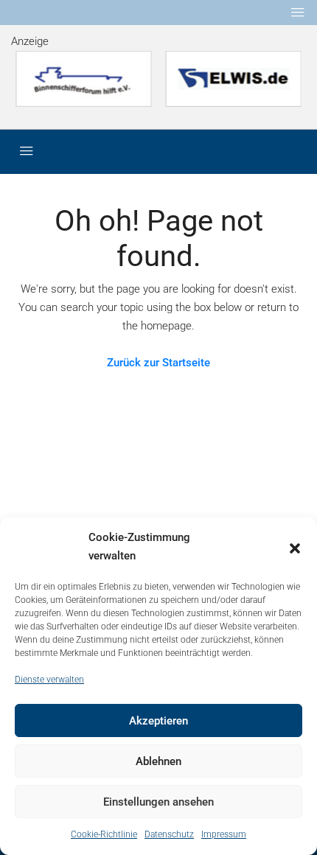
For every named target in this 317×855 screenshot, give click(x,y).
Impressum (223, 834)
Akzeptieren (158, 720)
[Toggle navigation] (298, 12)
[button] (295, 547)
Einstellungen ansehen (158, 802)
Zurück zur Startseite (158, 362)
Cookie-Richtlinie (104, 834)
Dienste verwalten (49, 679)
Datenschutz (169, 834)
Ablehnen (158, 761)
